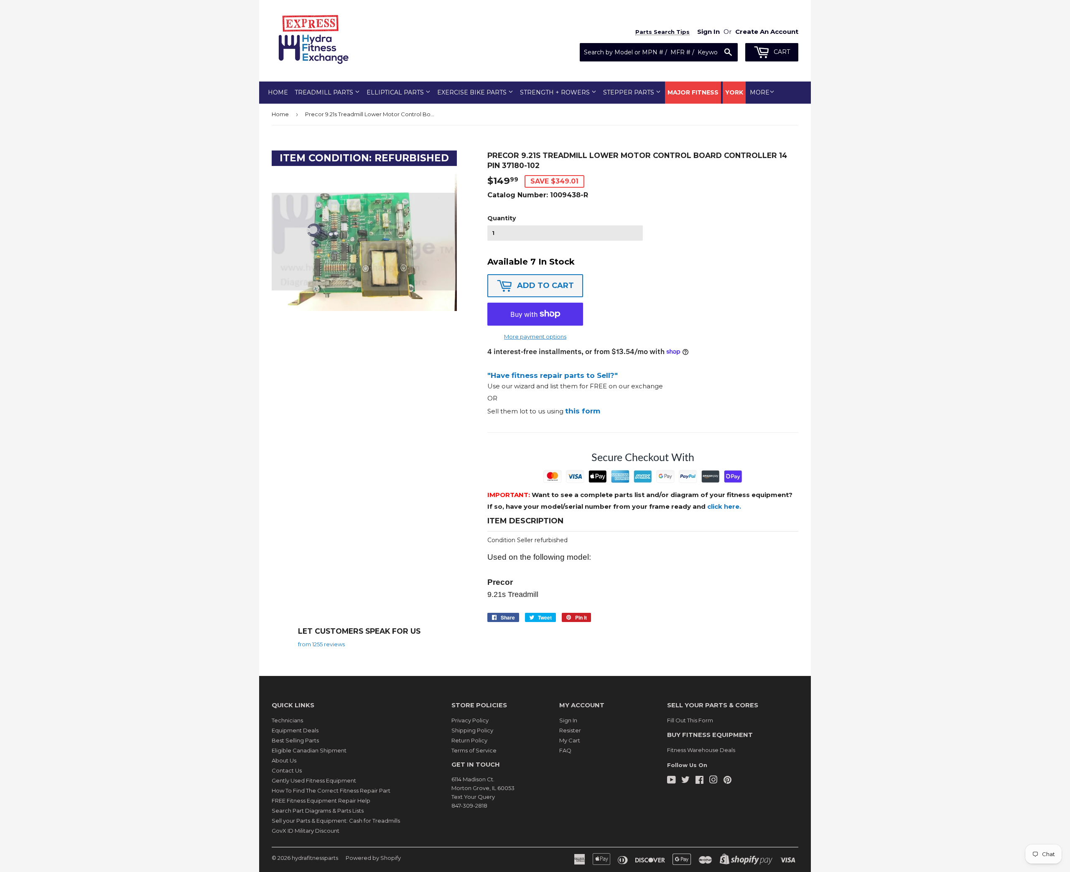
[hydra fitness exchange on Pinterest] (727, 781)
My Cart (569, 740)
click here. (724, 506)
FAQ (565, 750)
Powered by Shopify (373, 857)
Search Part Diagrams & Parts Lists (318, 810)
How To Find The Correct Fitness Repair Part (331, 790)
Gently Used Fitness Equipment (314, 780)
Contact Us (287, 770)
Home (278, 92)
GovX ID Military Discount (305, 830)
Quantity (501, 218)
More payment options (535, 336)
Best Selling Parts (295, 740)
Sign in (708, 32)
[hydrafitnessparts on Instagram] (713, 781)
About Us (284, 760)
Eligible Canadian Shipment (309, 750)
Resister (570, 730)
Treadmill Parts (325, 92)
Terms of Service (474, 750)
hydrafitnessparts (315, 857)
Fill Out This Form (690, 720)
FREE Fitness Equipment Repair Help (321, 800)
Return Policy (469, 740)
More (759, 92)
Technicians (287, 720)
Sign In (568, 720)
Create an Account (766, 32)
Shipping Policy (472, 730)
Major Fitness (692, 92)
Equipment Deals (295, 730)
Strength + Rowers (555, 92)
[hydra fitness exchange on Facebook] (699, 781)
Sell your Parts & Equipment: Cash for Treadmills (336, 820)
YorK (734, 92)
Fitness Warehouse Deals (701, 750)
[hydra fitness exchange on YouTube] (671, 781)
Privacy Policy (470, 720)
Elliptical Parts (396, 92)
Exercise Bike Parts (472, 92)
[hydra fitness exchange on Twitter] (685, 781)
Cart (781, 52)
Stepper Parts (629, 92)
